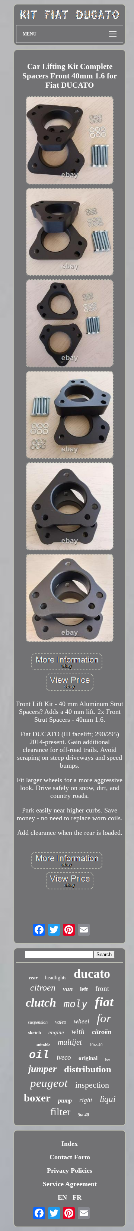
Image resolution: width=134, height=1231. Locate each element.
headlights (55, 977)
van (68, 988)
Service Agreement (70, 1184)
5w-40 (83, 1114)
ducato (92, 973)
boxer (37, 1098)
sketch (34, 1032)
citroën (101, 1031)
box (107, 1059)
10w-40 (96, 1044)
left (84, 989)
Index (69, 1143)
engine (56, 1032)
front (102, 988)
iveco (64, 1057)
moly (75, 1004)
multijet (70, 1042)
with (77, 1031)
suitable (43, 1044)
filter (60, 1111)
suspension (38, 1022)
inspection (92, 1084)
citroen (42, 987)
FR (77, 1197)
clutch (41, 1002)
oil (39, 1055)
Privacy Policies (69, 1170)
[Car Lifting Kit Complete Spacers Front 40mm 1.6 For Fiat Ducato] (70, 141)
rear (33, 977)
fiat (104, 1002)
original (88, 1058)
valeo (60, 1022)
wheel (81, 1021)
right (85, 1100)
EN (62, 1197)
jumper (42, 1068)
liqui (107, 1099)
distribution (87, 1069)
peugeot (49, 1082)
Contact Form (70, 1157)
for (104, 1018)
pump (65, 1100)
